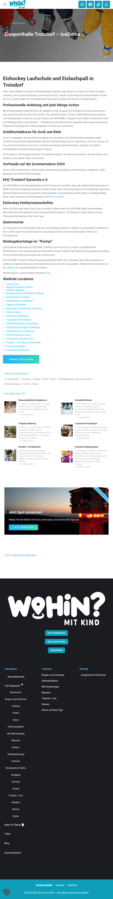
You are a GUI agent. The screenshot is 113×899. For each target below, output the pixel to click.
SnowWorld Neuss (83, 400)
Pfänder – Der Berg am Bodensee (23, 342)
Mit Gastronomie (40, 432)
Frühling (21, 406)
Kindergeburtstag (39, 406)
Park (97, 412)
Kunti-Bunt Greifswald (17, 316)
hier (48, 273)
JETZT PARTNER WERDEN (20, 555)
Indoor (98, 453)
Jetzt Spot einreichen (44, 885)
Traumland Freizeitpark (86, 423)
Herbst (28, 406)
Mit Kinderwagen (93, 409)
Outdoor (21, 409)
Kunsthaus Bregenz (16, 346)
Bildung (42, 451)
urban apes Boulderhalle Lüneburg (23, 308)
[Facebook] (90, 4)
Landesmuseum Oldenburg (20, 331)
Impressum (59, 885)
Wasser (21, 412)
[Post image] (10, 407)
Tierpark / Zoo (24, 438)
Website (45, 118)
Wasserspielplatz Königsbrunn (32, 400)
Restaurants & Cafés (39, 459)
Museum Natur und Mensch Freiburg (25, 293)
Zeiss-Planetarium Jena (18, 335)
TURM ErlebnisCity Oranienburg (22, 323)
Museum (78, 461)
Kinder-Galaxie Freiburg (18, 297)
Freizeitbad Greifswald (17, 350)
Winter (77, 414)
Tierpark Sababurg (27, 423)
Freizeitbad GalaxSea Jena (20, 338)
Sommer (44, 409)
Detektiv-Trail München (29, 447)
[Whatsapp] (106, 4)
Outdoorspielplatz (33, 409)
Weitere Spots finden (21, 359)
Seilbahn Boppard (15, 290)
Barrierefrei (23, 430)
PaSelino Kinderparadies (86, 447)
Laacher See (12, 284)
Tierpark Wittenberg (16, 304)
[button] (6, 892)
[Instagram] (82, 4)
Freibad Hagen (13, 312)
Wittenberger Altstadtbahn (19, 300)
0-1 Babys (22, 404)
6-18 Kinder (45, 404)
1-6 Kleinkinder (34, 404)
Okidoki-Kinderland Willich (19, 287)
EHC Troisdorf (57, 196)
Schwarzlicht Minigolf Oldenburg (23, 327)
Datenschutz (72, 885)
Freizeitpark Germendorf (18, 319)
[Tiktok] (98, 4)
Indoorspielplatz (81, 456)
